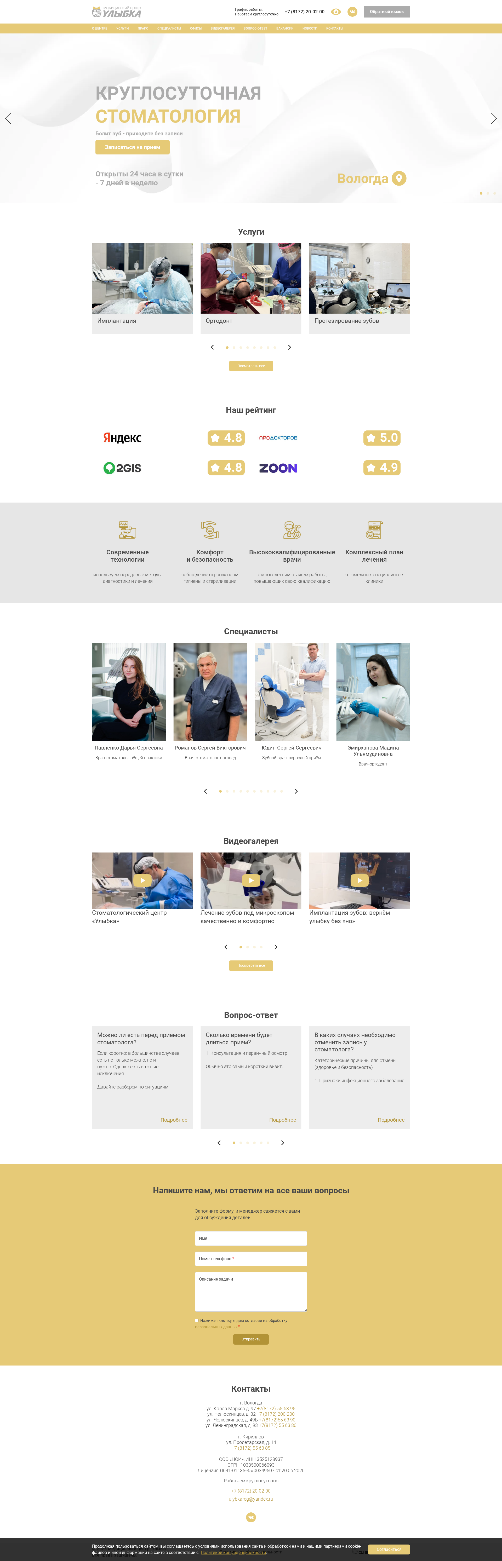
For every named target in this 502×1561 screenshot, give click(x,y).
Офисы (196, 28)
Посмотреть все (251, 366)
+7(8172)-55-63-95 (276, 1408)
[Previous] (9, 118)
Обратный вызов (387, 11)
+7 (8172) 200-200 (276, 1414)
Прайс (143, 28)
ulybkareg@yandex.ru (251, 1499)
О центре (99, 28)
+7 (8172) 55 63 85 (251, 1448)
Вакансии (284, 28)
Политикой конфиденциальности (233, 1552)
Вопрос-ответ (255, 28)
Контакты (334, 28)
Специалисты (169, 28)
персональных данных (216, 1326)
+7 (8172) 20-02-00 (304, 11)
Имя (203, 1238)
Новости (310, 28)
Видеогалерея (223, 28)
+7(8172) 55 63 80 (277, 1425)
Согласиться (389, 1549)
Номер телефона (215, 1258)
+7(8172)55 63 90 (277, 1419)
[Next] (492, 118)
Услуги (122, 28)
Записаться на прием (132, 147)
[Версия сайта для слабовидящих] (336, 12)
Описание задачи (216, 1279)
